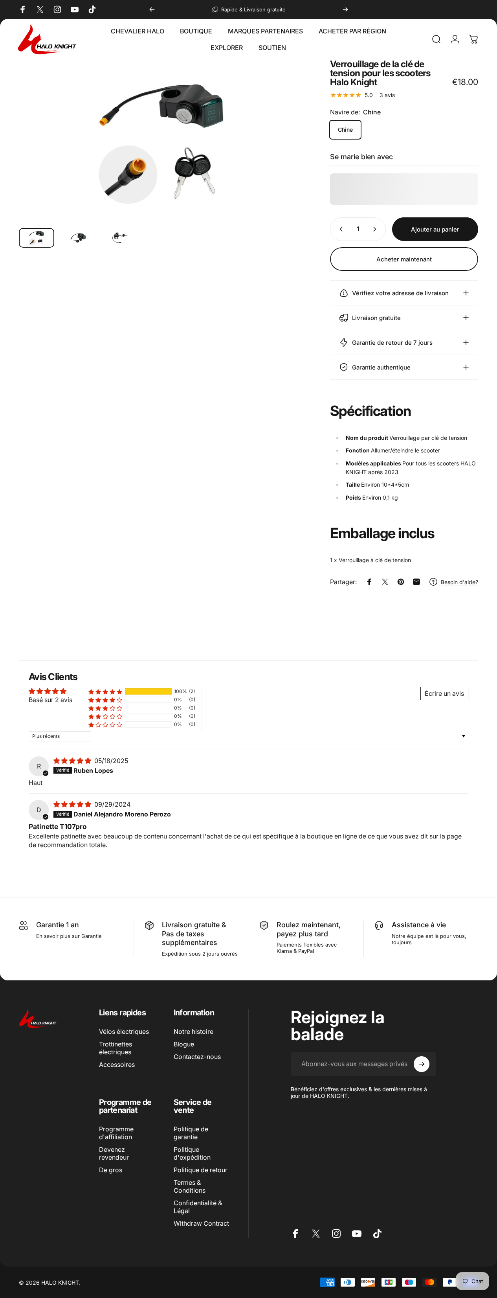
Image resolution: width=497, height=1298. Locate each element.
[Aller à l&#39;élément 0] (36, 238)
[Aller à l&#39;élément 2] (120, 238)
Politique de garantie (191, 1133)
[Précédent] (152, 9)
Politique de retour (200, 1170)
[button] (105, 691)
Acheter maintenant (404, 259)
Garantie (91, 936)
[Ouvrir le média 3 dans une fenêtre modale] (162, 141)
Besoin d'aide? (459, 582)
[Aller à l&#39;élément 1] (78, 238)
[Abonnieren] (421, 1064)
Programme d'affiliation (116, 1133)
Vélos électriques (124, 1031)
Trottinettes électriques (115, 1048)
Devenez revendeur (114, 1153)
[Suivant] (345, 9)
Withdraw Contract (201, 1223)
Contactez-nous (197, 1057)
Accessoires (117, 1064)
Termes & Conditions (189, 1186)
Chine (345, 129)
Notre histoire (193, 1031)
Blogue (184, 1044)
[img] (73, 761)
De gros (110, 1170)
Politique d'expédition (192, 1153)
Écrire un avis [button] (444, 693)
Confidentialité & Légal (198, 1207)
